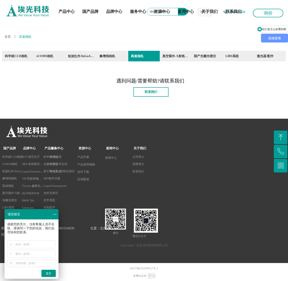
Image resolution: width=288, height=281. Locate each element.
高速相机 (137, 56)
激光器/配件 (265, 56)
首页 (7, 36)
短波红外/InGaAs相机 (82, 56)
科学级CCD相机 (16, 56)
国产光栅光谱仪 (205, 56)
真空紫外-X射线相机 (176, 56)
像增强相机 (107, 56)
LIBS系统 (232, 56)
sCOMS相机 (44, 56)
